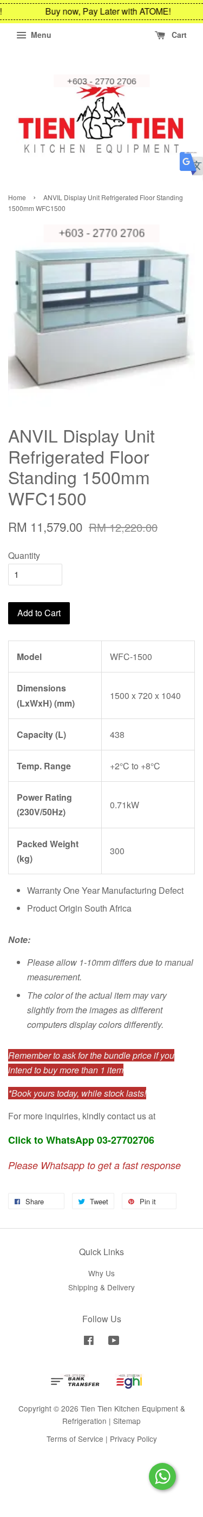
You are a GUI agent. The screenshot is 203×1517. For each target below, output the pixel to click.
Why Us (101, 1273)
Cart (178, 34)
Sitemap (127, 1420)
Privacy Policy (133, 1438)
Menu (40, 34)
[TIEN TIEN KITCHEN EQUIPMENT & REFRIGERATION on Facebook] (89, 1341)
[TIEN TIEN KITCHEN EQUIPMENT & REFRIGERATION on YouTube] (114, 1341)
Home (17, 197)
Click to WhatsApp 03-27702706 (81, 1140)
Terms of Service (75, 1438)
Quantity (24, 555)
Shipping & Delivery (101, 1287)
